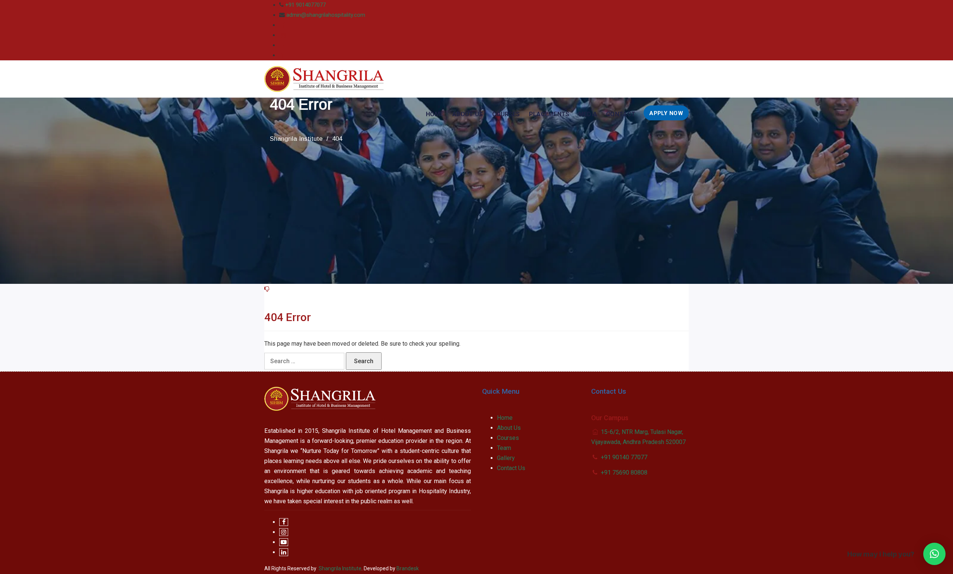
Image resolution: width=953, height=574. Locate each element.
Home (434, 114)
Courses (506, 114)
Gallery (506, 458)
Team (504, 447)
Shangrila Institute (340, 568)
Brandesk (407, 568)
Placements (549, 114)
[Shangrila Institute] (324, 79)
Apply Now (666, 113)
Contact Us (511, 468)
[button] (934, 554)
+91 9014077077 (305, 4)
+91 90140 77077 (624, 457)
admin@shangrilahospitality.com (325, 15)
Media (588, 114)
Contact (620, 114)
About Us (467, 114)
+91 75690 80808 (624, 472)
